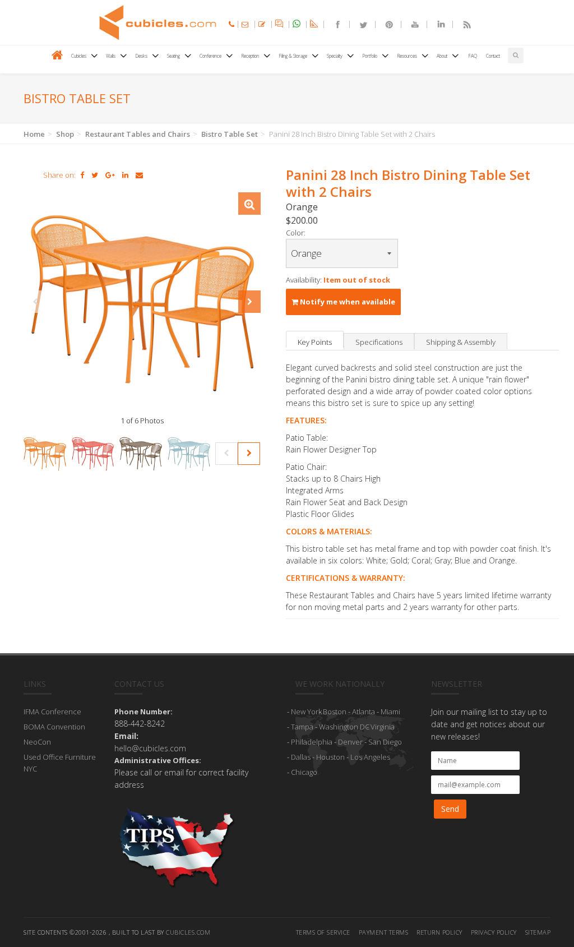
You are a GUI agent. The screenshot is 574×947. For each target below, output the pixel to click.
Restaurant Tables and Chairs (137, 134)
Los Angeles (370, 757)
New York (306, 711)
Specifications (378, 342)
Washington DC (344, 727)
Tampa (302, 727)
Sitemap (538, 932)
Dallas (301, 757)
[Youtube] (410, 24)
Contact (493, 56)
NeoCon (37, 742)
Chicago (304, 772)
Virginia (383, 727)
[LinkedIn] (436, 24)
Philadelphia (311, 742)
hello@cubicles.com (150, 748)
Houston (330, 757)
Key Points (315, 342)
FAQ (472, 56)
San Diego (385, 742)
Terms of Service (323, 932)
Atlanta (363, 711)
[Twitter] (359, 24)
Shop (65, 134)
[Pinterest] (384, 24)
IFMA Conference (52, 711)
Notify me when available (346, 302)
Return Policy (439, 932)
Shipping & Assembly (461, 342)
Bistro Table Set (229, 134)
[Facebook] (333, 24)
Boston (334, 711)
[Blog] (462, 24)
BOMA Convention (54, 727)
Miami (390, 711)
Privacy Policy (494, 932)
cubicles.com (188, 932)
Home (34, 134)
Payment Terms (384, 932)
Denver (350, 742)
